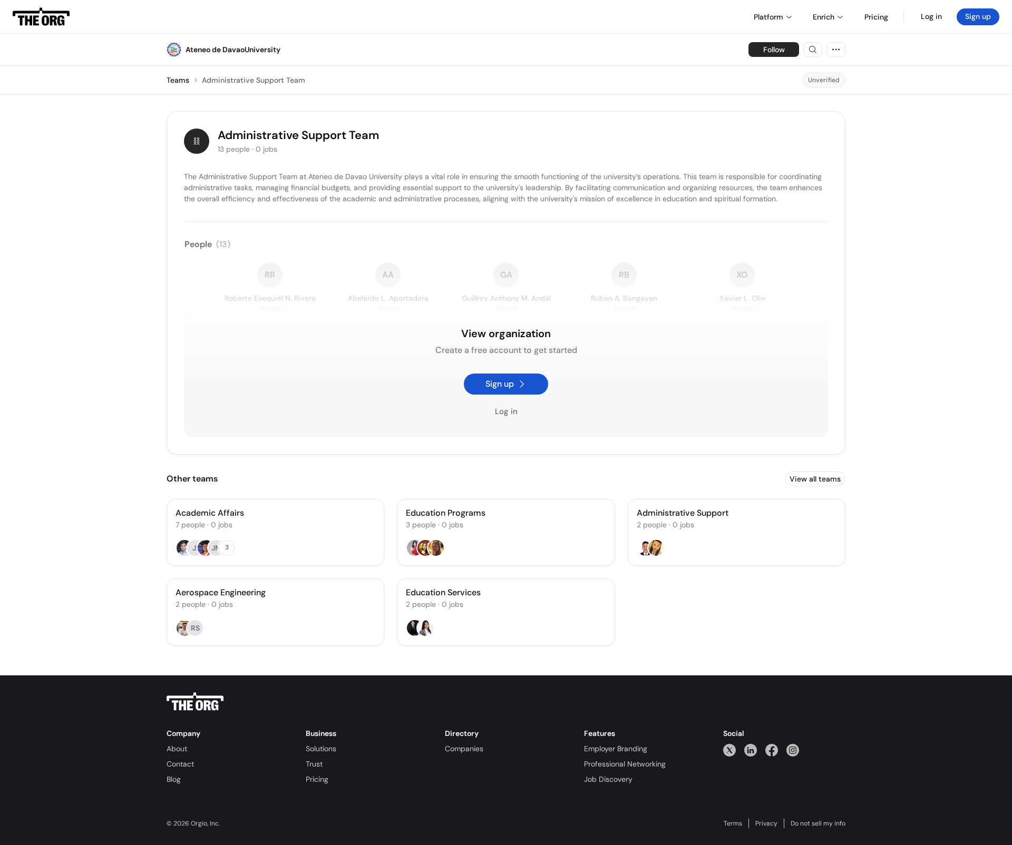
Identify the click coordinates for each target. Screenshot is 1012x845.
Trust (314, 764)
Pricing (317, 779)
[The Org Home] (41, 16)
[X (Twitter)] (729, 749)
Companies (464, 748)
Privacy (766, 823)
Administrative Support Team (253, 80)
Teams (178, 80)
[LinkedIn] (750, 749)
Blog (174, 779)
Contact (180, 764)
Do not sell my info (818, 823)
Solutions (321, 748)
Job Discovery (608, 779)
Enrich (823, 17)
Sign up (978, 16)
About (177, 748)
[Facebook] (771, 749)
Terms (733, 823)
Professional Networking (625, 764)
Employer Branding (615, 748)
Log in (931, 16)
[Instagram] (792, 749)
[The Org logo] (195, 701)
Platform (768, 17)
